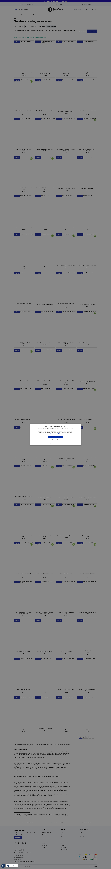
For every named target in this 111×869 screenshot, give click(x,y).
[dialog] (55, 434)
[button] (55, 443)
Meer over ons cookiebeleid (55, 433)
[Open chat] (3, 866)
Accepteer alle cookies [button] (55, 436)
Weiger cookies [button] (55, 439)
